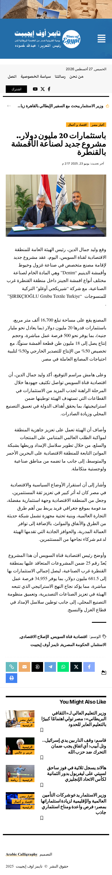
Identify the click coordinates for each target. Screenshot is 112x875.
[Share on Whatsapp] (63, 667)
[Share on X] (76, 667)
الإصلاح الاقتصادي (34, 636)
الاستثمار (99, 644)
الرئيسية (27, 725)
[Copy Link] (11, 667)
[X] (42, 89)
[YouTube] (35, 89)
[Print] (11, 678)
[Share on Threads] (37, 667)
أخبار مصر (98, 124)
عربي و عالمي (23, 752)
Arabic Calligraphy (22, 854)
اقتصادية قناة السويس (69, 636)
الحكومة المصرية (75, 644)
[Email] (24, 667)
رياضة (14, 780)
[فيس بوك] (49, 89)
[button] (101, 39)
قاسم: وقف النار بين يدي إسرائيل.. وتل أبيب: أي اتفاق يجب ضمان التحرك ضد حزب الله (74, 746)
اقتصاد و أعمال (77, 124)
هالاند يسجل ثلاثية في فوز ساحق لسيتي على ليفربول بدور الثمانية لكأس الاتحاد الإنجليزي (76, 773)
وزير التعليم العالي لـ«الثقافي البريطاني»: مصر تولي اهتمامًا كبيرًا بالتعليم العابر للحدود (73, 718)
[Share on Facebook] (89, 667)
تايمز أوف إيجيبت (44, 644)
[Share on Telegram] (50, 667)
